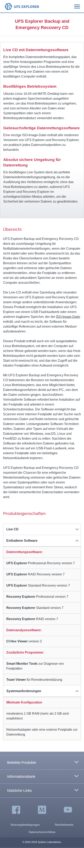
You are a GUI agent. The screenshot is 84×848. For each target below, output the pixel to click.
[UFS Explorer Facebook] (16, 810)
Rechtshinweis (64, 824)
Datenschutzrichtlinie (42, 832)
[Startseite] (22, 6)
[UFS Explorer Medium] (42, 810)
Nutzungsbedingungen (25, 824)
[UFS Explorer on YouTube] (68, 810)
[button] (42, 529)
